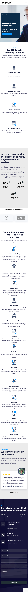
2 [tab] (13, 492)
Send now (14, 582)
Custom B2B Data (14, 73)
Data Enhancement (14, 110)
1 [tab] (11, 492)
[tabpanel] (14, 480)
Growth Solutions (14, 91)
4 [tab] (17, 492)
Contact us (6, 34)
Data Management (14, 128)
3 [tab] (15, 492)
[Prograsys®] (6, 2)
